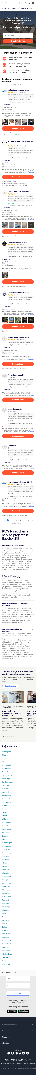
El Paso (5, 930)
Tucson (4, 758)
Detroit (5, 839)
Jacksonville (6, 802)
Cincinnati (6, 887)
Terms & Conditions (29, 1064)
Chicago (5, 819)
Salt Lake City (7, 944)
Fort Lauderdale (8, 799)
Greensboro (6, 876)
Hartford (5, 792)
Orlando (5, 809)
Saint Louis (6, 856)
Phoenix (5, 755)
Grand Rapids (7, 843)
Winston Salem (7, 883)
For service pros (8, 1031)
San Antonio (6, 941)
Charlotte (6, 873)
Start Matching (18, 41)
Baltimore (6, 833)
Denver (5, 789)
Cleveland (6, 890)
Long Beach (6, 765)
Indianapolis (6, 823)
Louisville (5, 826)
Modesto (5, 772)
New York (5, 866)
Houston (5, 937)
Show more (31, 172)
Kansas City (6, 853)
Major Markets (9, 746)
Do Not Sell (19, 1060)
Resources (6, 1037)
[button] (5, 122)
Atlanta (5, 816)
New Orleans (7, 829)
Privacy (7, 1060)
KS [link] (9, 8)
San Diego (6, 779)
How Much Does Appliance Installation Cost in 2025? (11, 713)
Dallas (4, 927)
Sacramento (7, 775)
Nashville (5, 920)
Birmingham (6, 752)
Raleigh (5, 880)
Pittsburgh (6, 910)
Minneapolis (6, 846)
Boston (5, 836)
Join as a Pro (23, 3)
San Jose (5, 785)
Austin (4, 924)
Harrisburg (6, 903)
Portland (5, 900)
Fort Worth (6, 934)
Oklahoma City (7, 897)
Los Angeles (6, 769)
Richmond (6, 951)
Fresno (4, 762)
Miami (4, 806)
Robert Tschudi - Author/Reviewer (12, 706)
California (12, 1060)
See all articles (10, 686)
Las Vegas (6, 860)
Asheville (5, 870)
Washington (6, 796)
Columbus (6, 893)
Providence (6, 914)
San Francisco (7, 782)
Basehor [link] (14, 8)
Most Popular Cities (9, 973)
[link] (18, 96)
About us (5, 1043)
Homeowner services (10, 1025)
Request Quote (18, 128)
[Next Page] (33, 520)
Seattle (5, 957)
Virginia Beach (7, 954)
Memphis (5, 917)
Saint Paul (6, 849)
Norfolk (5, 947)
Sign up (18, 993)
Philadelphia (6, 907)
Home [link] (4, 8)
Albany (4, 863)
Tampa (4, 812)
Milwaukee (6, 964)
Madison (5, 961)
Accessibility (27, 1060)
